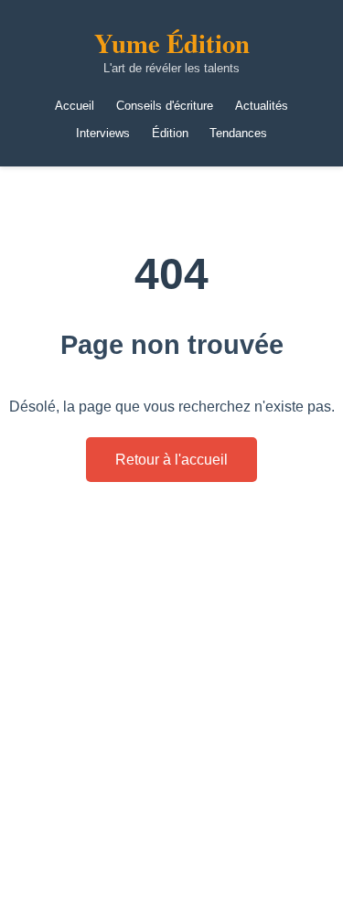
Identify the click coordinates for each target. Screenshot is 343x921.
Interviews (103, 133)
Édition (170, 133)
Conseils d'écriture (164, 105)
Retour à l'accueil (171, 459)
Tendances (238, 133)
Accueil (74, 105)
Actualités (261, 105)
